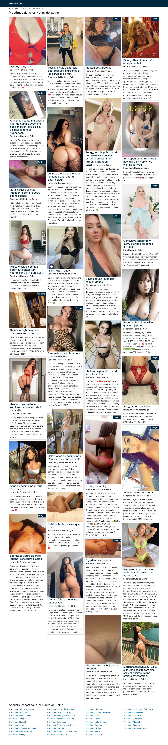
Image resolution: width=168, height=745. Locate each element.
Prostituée (13, 8)
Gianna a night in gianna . (25, 330)
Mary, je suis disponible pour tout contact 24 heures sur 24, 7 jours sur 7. (27, 269)
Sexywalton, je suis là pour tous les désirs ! (64, 355)
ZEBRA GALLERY (16, 3)
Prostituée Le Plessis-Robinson (61, 709)
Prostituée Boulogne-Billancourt (61, 715)
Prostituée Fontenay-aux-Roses (61, 725)
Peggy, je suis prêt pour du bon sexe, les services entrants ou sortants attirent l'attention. (102, 157)
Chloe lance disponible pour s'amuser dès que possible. (65, 457)
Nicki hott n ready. (59, 270)
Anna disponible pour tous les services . (26, 487)
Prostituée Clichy (92, 715)
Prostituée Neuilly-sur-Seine (21, 709)
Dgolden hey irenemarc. (100, 560)
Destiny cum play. (96, 486)
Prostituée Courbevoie (57, 735)
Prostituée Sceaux (93, 731)
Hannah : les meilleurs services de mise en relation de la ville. (27, 407)
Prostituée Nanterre (132, 715)
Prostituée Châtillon (18, 712)
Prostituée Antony (17, 735)
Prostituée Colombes (56, 722)
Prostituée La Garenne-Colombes (138, 709)
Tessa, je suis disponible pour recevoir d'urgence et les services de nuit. (64, 70)
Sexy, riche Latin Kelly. (137, 406)
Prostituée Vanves (93, 719)
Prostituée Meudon (17, 725)
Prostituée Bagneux (132, 725)
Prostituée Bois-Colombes (20, 715)
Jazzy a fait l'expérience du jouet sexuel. (64, 601)
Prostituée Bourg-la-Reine (135, 728)
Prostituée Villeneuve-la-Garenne (62, 731)
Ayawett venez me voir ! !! (139, 492)
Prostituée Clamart (17, 722)
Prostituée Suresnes (94, 725)
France (24, 8)
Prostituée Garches (55, 728)
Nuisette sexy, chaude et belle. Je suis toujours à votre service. (138, 572)
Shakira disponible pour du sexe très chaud (102, 373)
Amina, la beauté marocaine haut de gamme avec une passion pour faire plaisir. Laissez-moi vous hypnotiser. (27, 126)
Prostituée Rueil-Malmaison (21, 731)
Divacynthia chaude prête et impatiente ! (139, 62)
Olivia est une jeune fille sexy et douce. (100, 280)
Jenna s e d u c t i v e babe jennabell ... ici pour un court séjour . (64, 176)
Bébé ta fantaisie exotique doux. (64, 526)
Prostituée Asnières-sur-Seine (60, 719)
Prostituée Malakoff (131, 722)
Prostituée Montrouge (95, 709)
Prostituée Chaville (93, 735)
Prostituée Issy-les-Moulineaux (23, 728)
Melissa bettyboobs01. (99, 67)
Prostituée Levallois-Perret (59, 712)
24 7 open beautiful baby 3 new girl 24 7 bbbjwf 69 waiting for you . (139, 161)
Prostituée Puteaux (17, 719)
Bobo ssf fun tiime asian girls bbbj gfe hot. (138, 324)
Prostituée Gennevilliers (134, 712)
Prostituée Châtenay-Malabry (98, 712)
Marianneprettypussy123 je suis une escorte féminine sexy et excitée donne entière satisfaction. (140, 671)
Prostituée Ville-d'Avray (95, 722)
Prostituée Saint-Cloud (133, 719)
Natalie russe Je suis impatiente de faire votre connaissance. (25, 192)
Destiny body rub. (21, 66)
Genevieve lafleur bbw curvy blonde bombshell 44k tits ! (138, 243)
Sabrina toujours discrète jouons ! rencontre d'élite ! (26, 557)
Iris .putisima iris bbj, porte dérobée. (102, 667)
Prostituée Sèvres (93, 728)
